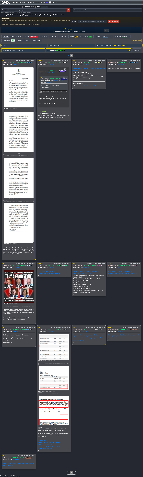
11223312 (51, 64)
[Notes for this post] (26, 61)
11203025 (121, 331)
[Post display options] (16, 61)
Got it (106, 30)
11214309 (121, 64)
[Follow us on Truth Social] (47, 2)
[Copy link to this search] (129, 50)
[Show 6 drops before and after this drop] (19, 61)
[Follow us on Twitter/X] (50, 2)
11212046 (86, 267)
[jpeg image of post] (22, 61)
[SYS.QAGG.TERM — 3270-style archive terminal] (41, 2)
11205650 (86, 331)
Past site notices (137, 40)
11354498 (16, 64)
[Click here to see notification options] (44, 2)
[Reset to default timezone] (109, 36)
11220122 (86, 64)
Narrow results (113, 21)
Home (16, 2)
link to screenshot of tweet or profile (85, 86)
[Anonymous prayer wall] (36, 2)
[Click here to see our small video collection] (38, 2)
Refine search (6, 18)
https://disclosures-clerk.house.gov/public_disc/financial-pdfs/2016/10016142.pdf (49, 442)
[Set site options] (53, 2)
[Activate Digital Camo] (24, 61)
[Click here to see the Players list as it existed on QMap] (33, 2)
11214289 (16, 267)
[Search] (68, 10)
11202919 (16, 460)
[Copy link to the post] (30, 61)
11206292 (16, 331)
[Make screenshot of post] (27, 61)
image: (74, 21)
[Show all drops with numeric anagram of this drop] (21, 61)
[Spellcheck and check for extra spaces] (33, 61)
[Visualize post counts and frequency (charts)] (31, 2)
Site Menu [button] (22, 2)
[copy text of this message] (28, 61)
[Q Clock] (28, 2)
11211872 (121, 267)
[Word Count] (18, 61)
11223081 (52, 73)
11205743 (51, 331)
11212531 (51, 267)
